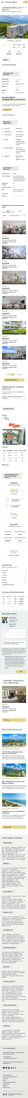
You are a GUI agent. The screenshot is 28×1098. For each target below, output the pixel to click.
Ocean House (8, 906)
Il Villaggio (20, 900)
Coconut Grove (9, 981)
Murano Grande (12, 902)
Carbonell (4, 916)
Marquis (10, 953)
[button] (8, 374)
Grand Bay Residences (11, 936)
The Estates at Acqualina (13, 1014)
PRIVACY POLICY (7, 1087)
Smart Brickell (9, 877)
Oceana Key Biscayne (7, 934)
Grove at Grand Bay (15, 987)
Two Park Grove (14, 986)
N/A (14, 193)
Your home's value (8, 1075)
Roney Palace (16, 906)
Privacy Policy (8, 654)
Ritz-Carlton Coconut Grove (12, 996)
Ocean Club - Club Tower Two (12, 937)
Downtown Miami (9, 947)
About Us (5, 1078)
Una (14, 877)
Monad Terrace (9, 905)
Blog (4, 1080)
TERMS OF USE (6, 1084)
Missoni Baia (10, 856)
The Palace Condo (13, 874)
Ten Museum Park (6, 952)
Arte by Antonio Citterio (7, 1030)
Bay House (8, 851)
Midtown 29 (12, 975)
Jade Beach (11, 1011)
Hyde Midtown (17, 971)
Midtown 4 (10, 971)
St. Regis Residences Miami (12, 885)
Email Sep (11, 626)
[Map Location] (21, 232)
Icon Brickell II (11, 871)
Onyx (17, 859)
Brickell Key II (6, 919)
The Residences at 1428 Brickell (13, 878)
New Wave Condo (16, 848)
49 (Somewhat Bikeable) (18, 196)
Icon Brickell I (14, 884)
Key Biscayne (19, 79)
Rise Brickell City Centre (12, 875)
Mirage (10, 1031)
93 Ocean (8, 1039)
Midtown (6, 966)
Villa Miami (22, 859)
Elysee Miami (10, 854)
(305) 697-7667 (12, 624)
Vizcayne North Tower (10, 962)
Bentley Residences (6, 1009)
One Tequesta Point (14, 918)
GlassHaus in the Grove (11, 993)
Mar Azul (9, 940)
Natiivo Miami (8, 956)
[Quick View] (15, 232)
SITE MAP (5, 1085)
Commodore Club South (10, 939)
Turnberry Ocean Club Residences (16, 1021)
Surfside (6, 1025)
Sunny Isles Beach (9, 1005)
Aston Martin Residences (13, 958)
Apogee (9, 899)
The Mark (7, 868)
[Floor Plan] (18, 233)
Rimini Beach (9, 1033)
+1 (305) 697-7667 (7, 1056)
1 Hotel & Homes (10, 903)
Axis (3, 868)
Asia (8, 916)
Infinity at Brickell (14, 868)
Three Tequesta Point (15, 916)
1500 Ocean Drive (12, 900)
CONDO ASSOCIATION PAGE (9, 1082)
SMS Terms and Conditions (15, 666)
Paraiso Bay (15, 851)
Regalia (7, 1017)
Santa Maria (9, 872)
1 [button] (12, 374)
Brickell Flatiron (9, 881)
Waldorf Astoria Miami (13, 955)
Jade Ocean (17, 1011)
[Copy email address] (15, 626)
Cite (3, 847)
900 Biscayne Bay (15, 952)
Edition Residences (10, 859)
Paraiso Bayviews (10, 853)
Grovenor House (9, 995)
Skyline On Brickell (16, 872)
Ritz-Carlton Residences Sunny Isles (13, 1018)
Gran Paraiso (18, 854)
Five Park (16, 905)
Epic (6, 953)
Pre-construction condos (10, 1077)
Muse (8, 1012)
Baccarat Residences (11, 882)
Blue (19, 857)
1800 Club (7, 847)
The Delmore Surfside (13, 1037)
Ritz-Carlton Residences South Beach (16, 908)
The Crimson (15, 850)
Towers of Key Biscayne (14, 943)
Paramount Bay (8, 848)
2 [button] (15, 374)
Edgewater (7, 842)
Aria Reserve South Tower (11, 857)
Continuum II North (15, 896)
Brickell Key (7, 912)
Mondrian (14, 899)
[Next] (26, 27)
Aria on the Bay (8, 850)
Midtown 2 (4, 971)
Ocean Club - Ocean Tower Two (11, 942)
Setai (5, 900)
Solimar (15, 1033)
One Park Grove (5, 986)
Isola (15, 921)
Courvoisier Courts (8, 921)
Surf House (13, 1034)
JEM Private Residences (13, 961)
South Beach (7, 891)
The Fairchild (12, 990)
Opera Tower (13, 847)
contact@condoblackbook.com (10, 1058)
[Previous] (1, 27)
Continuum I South (6, 896)
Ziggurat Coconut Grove (11, 999)
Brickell (6, 863)
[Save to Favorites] (23, 8)
